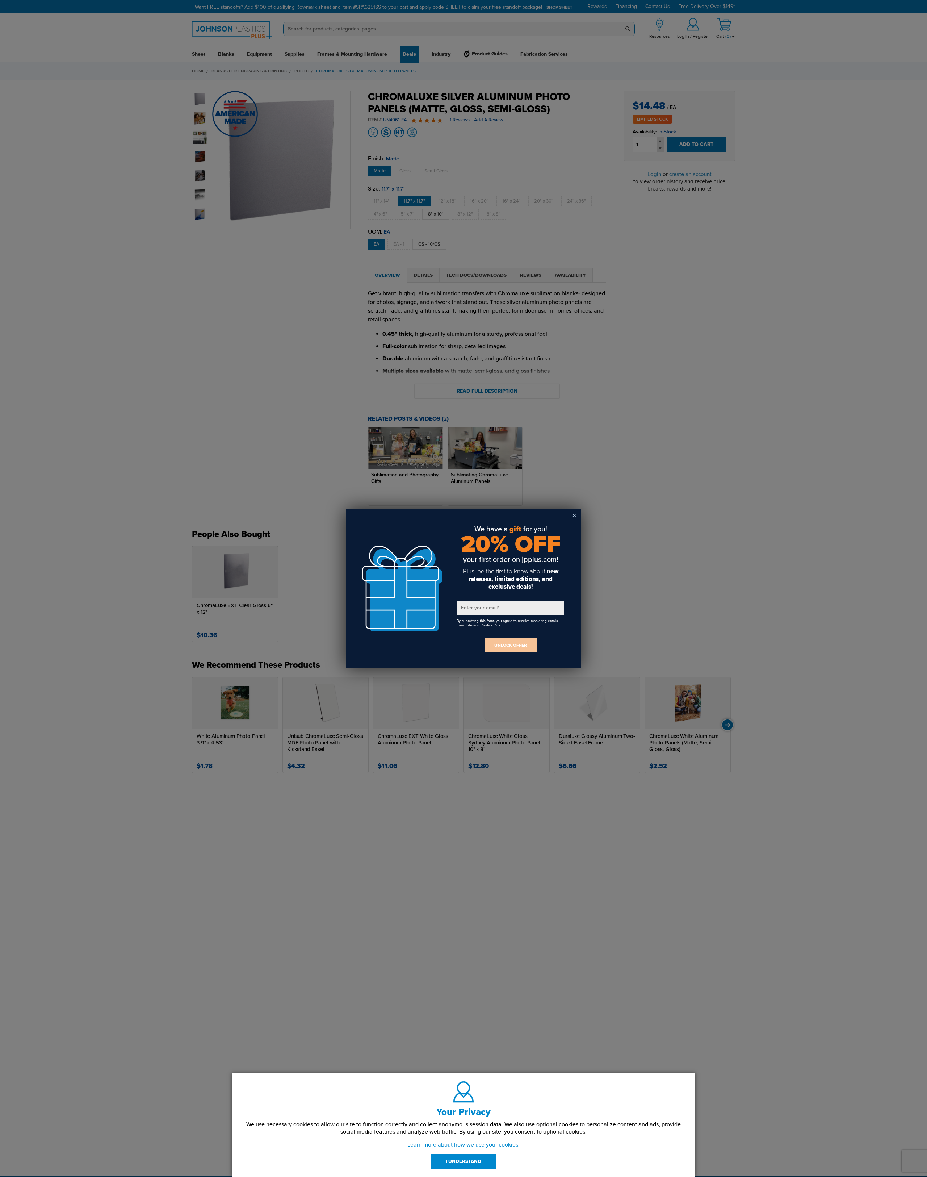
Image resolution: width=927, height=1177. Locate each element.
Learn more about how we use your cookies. (463, 1144)
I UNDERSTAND (463, 1161)
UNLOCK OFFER (510, 645)
